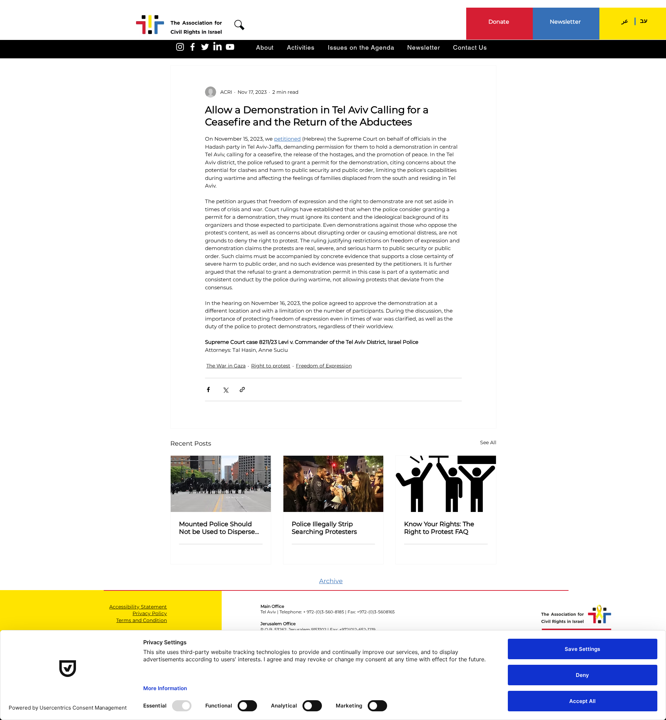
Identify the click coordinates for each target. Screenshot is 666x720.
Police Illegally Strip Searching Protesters (324, 528)
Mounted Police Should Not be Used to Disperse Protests (217, 528)
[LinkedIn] (217, 47)
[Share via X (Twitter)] (225, 389)
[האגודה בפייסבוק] (192, 47)
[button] (239, 25)
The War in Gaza (226, 366)
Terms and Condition (141, 620)
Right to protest (270, 366)
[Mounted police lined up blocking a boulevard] (221, 484)
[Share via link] (242, 389)
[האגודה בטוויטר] (205, 47)
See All (488, 442)
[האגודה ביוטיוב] (230, 47)
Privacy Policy (150, 613)
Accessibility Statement (138, 607)
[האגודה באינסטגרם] (180, 47)
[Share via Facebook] (208, 389)
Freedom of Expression (324, 366)
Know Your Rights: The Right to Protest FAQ (439, 528)
